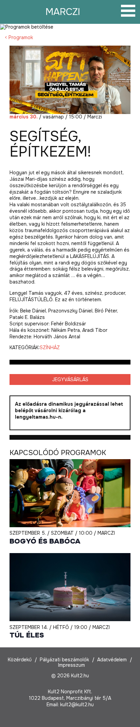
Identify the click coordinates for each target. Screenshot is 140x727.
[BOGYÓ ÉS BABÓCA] (70, 493)
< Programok (19, 37)
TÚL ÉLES (27, 635)
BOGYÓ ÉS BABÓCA (45, 541)
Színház (50, 347)
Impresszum (71, 665)
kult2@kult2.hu (77, 704)
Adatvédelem (112, 660)
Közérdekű (20, 660)
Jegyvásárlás (70, 379)
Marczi (63, 12)
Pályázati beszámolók (64, 660)
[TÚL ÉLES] (70, 587)
